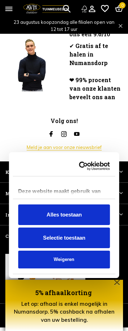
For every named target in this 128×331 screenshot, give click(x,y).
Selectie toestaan (64, 188)
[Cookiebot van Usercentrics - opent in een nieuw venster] (83, 116)
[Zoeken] (66, 8)
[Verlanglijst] (105, 9)
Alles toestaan (64, 165)
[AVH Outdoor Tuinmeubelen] (46, 9)
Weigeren (64, 210)
